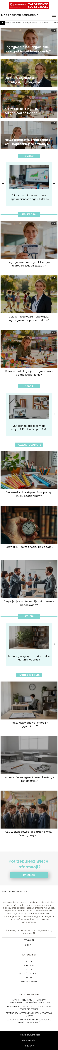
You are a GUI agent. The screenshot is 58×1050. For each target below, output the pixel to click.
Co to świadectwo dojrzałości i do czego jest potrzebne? (29, 1008)
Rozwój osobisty (29, 444)
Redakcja (29, 940)
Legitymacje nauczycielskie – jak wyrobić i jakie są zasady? (28, 49)
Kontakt (29, 945)
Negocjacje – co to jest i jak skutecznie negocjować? (29, 603)
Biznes (29, 156)
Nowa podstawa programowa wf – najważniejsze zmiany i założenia (27, 142)
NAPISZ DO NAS (29, 875)
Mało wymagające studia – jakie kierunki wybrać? (29, 657)
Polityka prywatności (29, 1034)
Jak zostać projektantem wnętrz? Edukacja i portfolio (29, 427)
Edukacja (29, 214)
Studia (29, 616)
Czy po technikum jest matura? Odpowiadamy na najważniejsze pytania (29, 1001)
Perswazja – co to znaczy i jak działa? (29, 547)
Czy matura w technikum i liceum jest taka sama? (29, 1014)
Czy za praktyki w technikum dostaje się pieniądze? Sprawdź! (29, 1021)
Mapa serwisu (29, 1040)
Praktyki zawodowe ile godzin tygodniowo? (29, 724)
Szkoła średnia (29, 675)
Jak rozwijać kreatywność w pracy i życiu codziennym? (29, 494)
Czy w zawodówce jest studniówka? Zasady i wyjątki (28, 833)
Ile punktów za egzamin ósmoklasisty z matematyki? (29, 778)
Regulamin (29, 1045)
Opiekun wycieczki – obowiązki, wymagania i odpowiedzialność (23, 80)
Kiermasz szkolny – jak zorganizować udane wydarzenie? (22, 111)
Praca (29, 386)
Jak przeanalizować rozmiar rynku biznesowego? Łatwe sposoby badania (29, 197)
